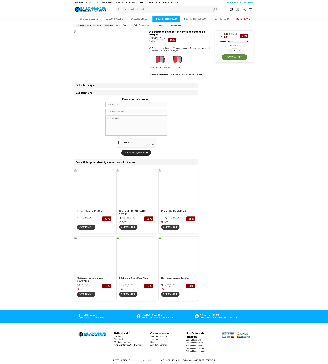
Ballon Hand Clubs (194, 339)
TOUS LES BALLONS (88, 19)
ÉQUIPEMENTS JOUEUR (195, 19)
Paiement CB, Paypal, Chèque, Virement (152, 2)
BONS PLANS (243, 19)
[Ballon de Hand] (90, 9)
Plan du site (119, 339)
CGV (152, 342)
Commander (234, 57)
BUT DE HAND (222, 19)
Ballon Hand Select (194, 342)
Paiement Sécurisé (158, 336)
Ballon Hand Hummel (195, 351)
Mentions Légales (122, 342)
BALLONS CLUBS (114, 19)
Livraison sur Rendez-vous (125, 2)
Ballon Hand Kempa (195, 348)
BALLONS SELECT (140, 19)
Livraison (154, 339)
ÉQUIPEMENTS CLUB (166, 19)
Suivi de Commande (158, 344)
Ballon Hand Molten (195, 345)
